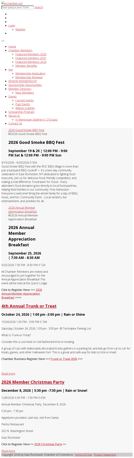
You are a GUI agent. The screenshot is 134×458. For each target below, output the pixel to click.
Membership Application (30, 73)
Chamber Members (20, 50)
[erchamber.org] (12, 3)
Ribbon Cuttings (25, 108)
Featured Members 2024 (30, 62)
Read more (8, 373)
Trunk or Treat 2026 (63, 359)
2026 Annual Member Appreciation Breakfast (21, 293)
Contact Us (15, 123)
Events (12, 96)
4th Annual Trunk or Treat (29, 306)
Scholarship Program (21, 112)
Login (11, 25)
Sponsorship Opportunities (25, 85)
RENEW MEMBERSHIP (22, 81)
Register (20, 29)
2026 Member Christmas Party (32, 382)
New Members (24, 93)
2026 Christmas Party (48, 444)
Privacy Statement (105, 455)
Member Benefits (26, 66)
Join (10, 69)
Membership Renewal (28, 77)
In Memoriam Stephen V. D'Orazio (36, 119)
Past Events (22, 104)
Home (12, 46)
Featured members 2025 (30, 58)
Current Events (24, 100)
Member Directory (19, 89)
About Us (14, 116)
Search (38, 7)
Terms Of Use (83, 455)
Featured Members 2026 (30, 54)
